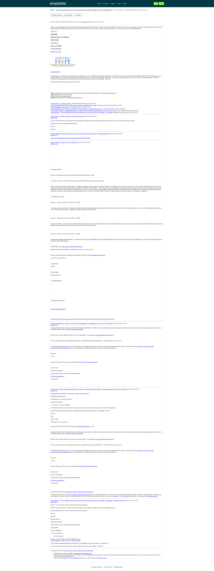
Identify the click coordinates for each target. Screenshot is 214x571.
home (99, 3)
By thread (68, 15)
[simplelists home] (58, 3)
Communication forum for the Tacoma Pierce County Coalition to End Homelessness (83, 10)
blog (119, 3)
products (105, 3)
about (124, 3)
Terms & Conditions (97, 567)
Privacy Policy (108, 567)
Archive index (56, 15)
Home (52, 10)
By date (78, 15)
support (113, 3)
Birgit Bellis (86, 22)
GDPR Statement (118, 567)
